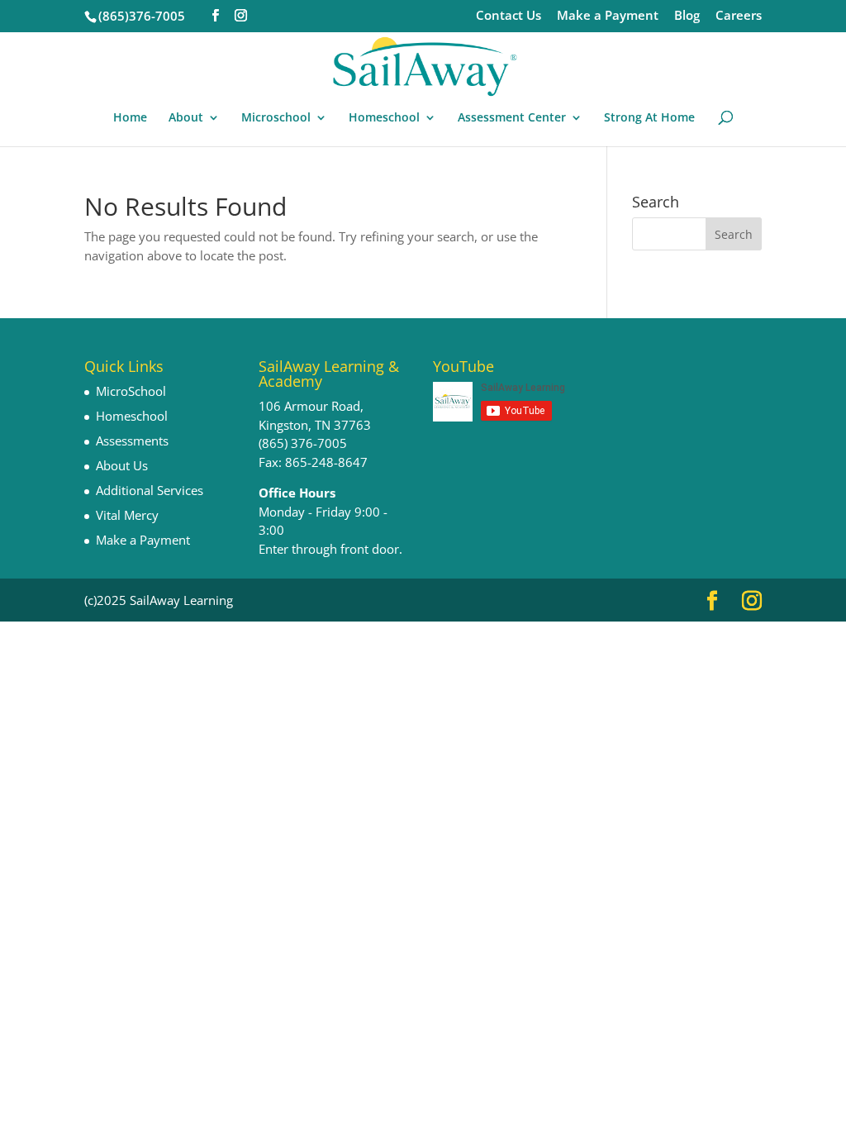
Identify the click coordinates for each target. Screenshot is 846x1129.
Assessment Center (512, 118)
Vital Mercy (127, 515)
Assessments (132, 440)
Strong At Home (649, 118)
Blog (687, 16)
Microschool (276, 118)
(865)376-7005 (141, 15)
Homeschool (384, 118)
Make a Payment (607, 16)
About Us (122, 465)
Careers (738, 16)
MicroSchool (131, 391)
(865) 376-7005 (303, 443)
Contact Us (508, 16)
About (186, 118)
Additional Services (149, 490)
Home (130, 118)
